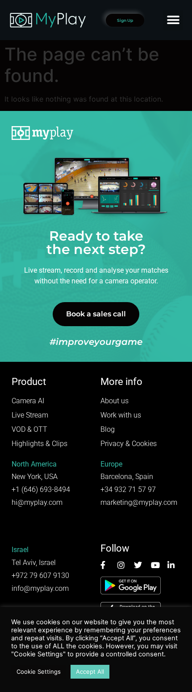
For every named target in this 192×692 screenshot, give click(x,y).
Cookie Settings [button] (39, 671)
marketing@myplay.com (138, 502)
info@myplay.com (40, 588)
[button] (173, 20)
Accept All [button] (90, 671)
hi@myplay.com (37, 502)
